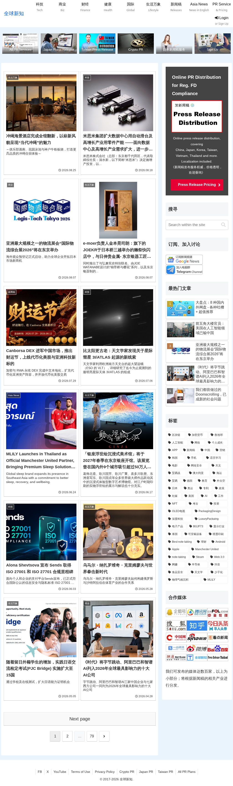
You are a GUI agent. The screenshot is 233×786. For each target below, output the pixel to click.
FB (40, 772)
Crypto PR (126, 772)
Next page (79, 718)
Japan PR (146, 772)
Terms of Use (80, 772)
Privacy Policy (105, 772)
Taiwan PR (165, 772)
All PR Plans (186, 772)
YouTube (59, 772)
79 (92, 736)
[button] (223, 224)
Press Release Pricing (197, 185)
